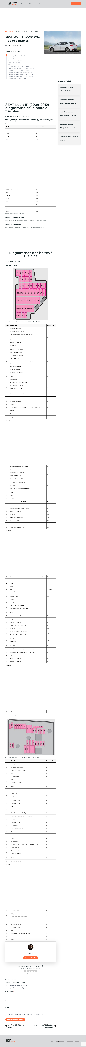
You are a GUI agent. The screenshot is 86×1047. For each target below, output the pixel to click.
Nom (7, 1001)
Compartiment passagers (15, 57)
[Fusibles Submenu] (33, 4)
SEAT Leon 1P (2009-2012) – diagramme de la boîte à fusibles (24, 55)
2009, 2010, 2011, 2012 (14, 62)
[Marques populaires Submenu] (54, 4)
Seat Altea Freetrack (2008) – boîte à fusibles (21, 74)
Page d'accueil (9, 31)
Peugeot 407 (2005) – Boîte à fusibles (19, 66)
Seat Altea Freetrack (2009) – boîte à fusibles (21, 76)
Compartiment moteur (15, 59)
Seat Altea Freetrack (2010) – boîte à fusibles (20, 72)
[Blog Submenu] (25, 4)
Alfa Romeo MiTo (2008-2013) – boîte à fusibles (21, 68)
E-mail (7, 1007)
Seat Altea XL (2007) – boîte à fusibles (19, 70)
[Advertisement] (43, 17)
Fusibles (29, 3)
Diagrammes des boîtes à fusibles (16, 60)
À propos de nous (60, 1041)
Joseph (9, 64)
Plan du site (70, 1041)
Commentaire (9, 991)
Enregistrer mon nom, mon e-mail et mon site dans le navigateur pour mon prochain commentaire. (25, 1015)
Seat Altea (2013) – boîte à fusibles (18, 78)
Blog (22, 3)
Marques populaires (48, 3)
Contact (38, 3)
